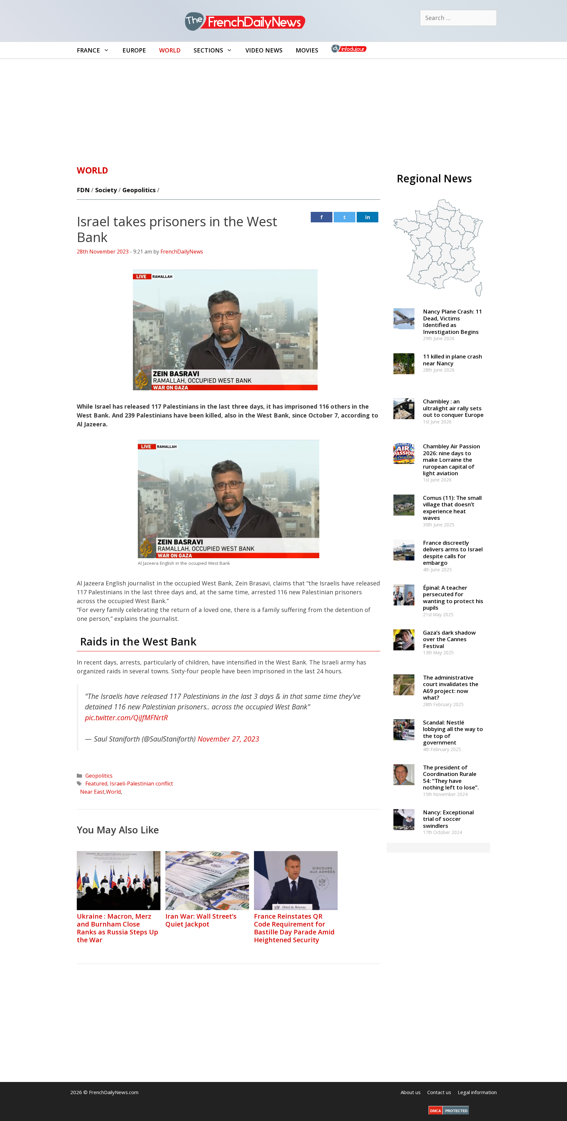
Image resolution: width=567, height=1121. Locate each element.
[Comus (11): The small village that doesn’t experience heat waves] (403, 518)
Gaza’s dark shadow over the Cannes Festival (449, 639)
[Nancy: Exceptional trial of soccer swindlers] (403, 833)
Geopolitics (139, 190)
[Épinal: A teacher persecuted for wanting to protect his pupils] (403, 608)
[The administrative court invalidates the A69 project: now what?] (403, 698)
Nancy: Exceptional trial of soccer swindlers (448, 818)
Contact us (439, 1092)
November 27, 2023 (228, 739)
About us (411, 1092)
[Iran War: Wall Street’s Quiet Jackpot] (207, 908)
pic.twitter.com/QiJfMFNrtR (126, 717)
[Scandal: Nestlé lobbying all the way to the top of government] (403, 743)
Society (106, 190)
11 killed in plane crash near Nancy (452, 360)
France (88, 50)
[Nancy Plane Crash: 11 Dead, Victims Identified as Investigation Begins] (403, 332)
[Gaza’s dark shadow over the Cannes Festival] (403, 653)
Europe (134, 50)
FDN (83, 190)
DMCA (435, 1111)
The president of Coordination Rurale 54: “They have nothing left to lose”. (451, 777)
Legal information (477, 1092)
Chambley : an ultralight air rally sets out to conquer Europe (453, 407)
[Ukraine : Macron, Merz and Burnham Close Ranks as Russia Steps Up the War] (118, 908)
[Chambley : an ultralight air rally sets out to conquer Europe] (403, 422)
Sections (208, 50)
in (367, 217)
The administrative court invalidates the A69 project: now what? (450, 687)
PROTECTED (456, 1111)
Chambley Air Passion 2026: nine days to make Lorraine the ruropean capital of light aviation (451, 459)
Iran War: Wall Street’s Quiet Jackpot (201, 920)
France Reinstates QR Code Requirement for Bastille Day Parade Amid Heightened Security (294, 928)
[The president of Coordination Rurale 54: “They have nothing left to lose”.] (403, 788)
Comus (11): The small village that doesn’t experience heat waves (452, 507)
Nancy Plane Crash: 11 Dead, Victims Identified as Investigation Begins (452, 321)
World (169, 50)
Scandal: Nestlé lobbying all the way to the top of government (453, 732)
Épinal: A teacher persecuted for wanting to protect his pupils (453, 597)
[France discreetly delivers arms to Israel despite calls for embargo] (403, 563)
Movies (307, 50)
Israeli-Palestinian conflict (141, 783)
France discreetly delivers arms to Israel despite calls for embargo (453, 552)
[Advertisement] (283, 108)
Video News (264, 50)
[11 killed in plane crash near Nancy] (403, 377)
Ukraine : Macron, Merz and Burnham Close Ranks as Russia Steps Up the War (117, 928)
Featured (96, 783)
